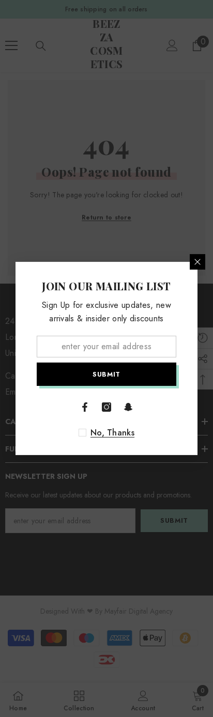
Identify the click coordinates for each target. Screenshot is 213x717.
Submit (106, 374)
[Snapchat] (128, 407)
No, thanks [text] (112, 433)
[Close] (197, 262)
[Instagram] (106, 407)
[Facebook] (85, 407)
